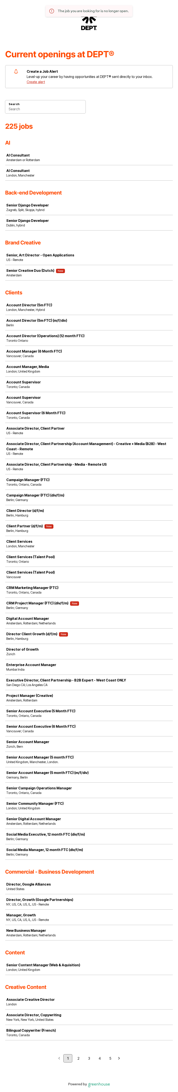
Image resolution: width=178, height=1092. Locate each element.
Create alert (36, 82)
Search (14, 104)
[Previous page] (59, 1058)
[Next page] (119, 1058)
